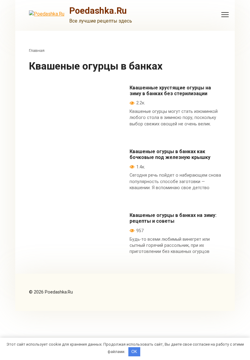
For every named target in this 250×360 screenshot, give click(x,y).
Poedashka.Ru (98, 10)
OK (134, 351)
